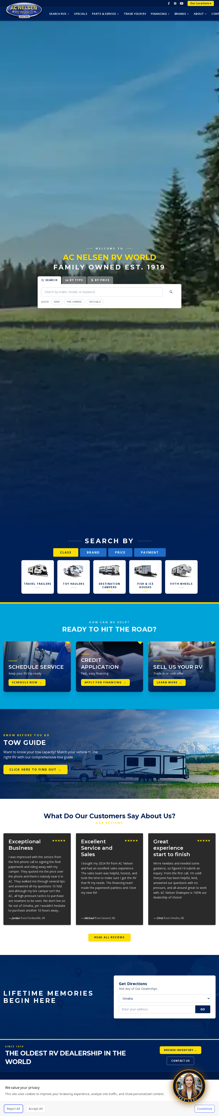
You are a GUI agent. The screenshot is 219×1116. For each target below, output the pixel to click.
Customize (204, 1109)
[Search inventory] (171, 291)
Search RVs (57, 14)
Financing (159, 14)
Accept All (36, 1109)
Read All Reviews (109, 937)
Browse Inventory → (180, 1050)
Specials (80, 14)
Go (202, 1009)
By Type (76, 280)
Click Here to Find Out (35, 769)
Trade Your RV (135, 14)
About (199, 14)
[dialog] (109, 1098)
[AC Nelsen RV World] (24, 10)
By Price (102, 280)
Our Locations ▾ (200, 3)
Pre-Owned (74, 301)
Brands (180, 14)
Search (51, 280)
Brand (93, 552)
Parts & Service (104, 14)
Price (120, 552)
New (57, 301)
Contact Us (180, 1061)
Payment (150, 552)
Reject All (13, 1109)
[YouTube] (181, 3)
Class (66, 552)
